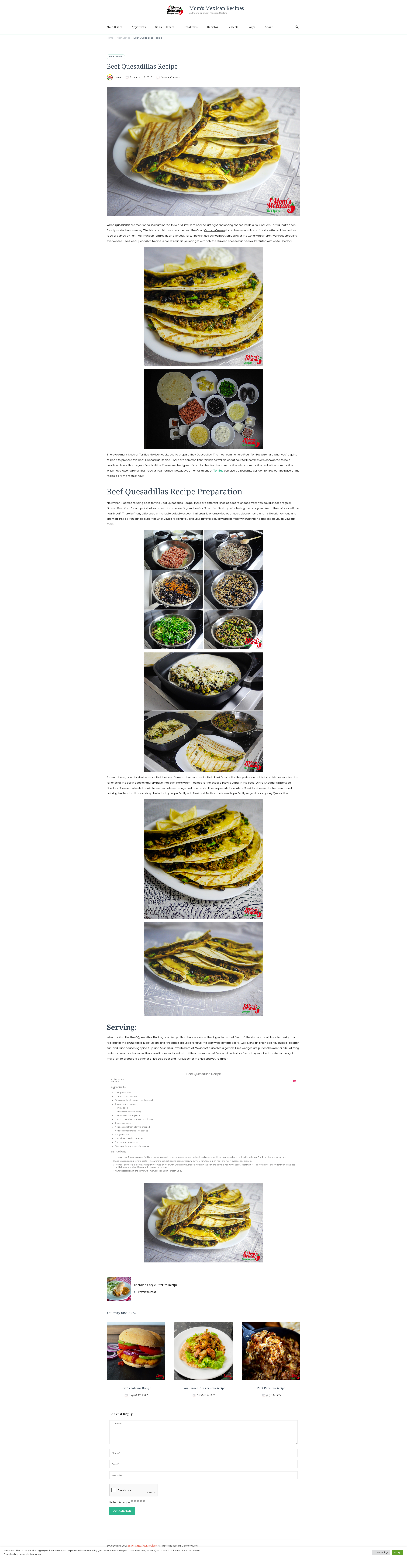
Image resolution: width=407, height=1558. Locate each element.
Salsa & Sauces (164, 27)
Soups (251, 27)
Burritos (212, 27)
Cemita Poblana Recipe (136, 1388)
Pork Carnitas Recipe (271, 1388)
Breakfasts (191, 27)
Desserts (233, 27)
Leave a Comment (171, 77)
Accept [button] (397, 1552)
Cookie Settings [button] (381, 1552)
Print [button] (294, 1081)
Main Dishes (114, 27)
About (269, 27)
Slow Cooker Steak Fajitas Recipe (203, 1388)
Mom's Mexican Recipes (216, 8)
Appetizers (139, 27)
